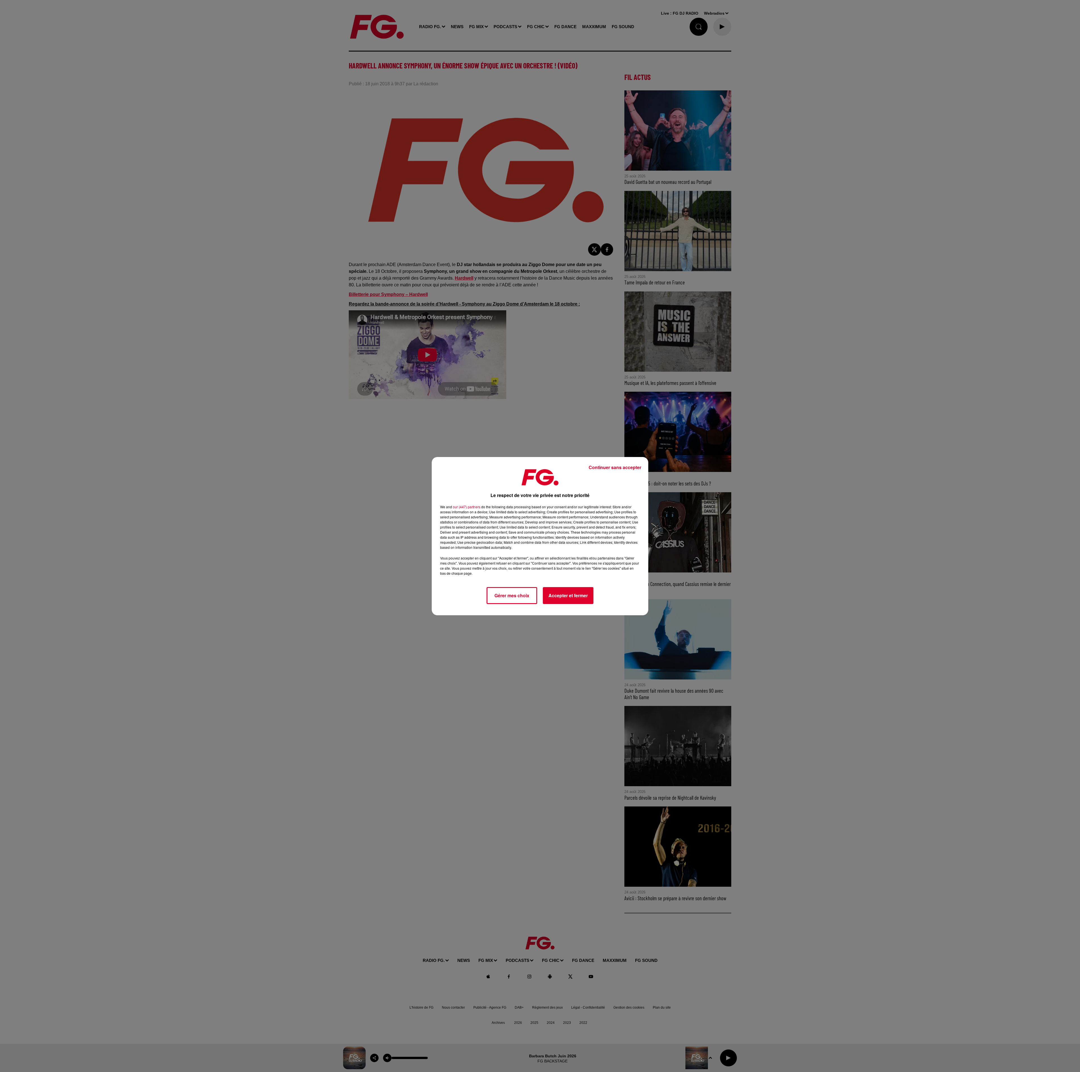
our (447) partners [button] (466, 506)
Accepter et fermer (568, 595)
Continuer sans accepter (615, 467)
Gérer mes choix (511, 595)
